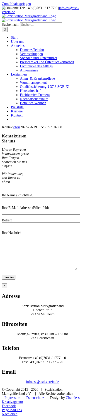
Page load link (12, 410)
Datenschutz (35, 398)
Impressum (12, 398)
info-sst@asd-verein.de (42, 382)
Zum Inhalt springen (16, 4)
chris (16, 127)
